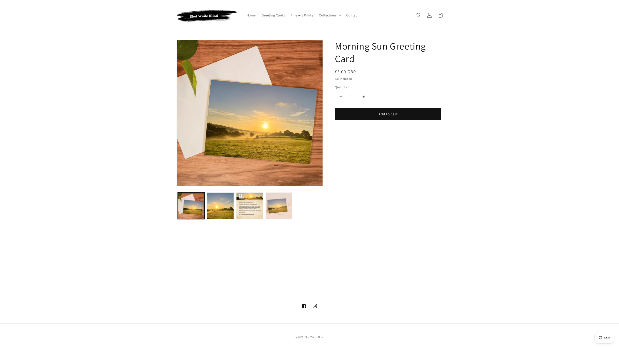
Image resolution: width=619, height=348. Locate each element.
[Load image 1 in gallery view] (191, 205)
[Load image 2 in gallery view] (220, 205)
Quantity (341, 87)
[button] (329, 15)
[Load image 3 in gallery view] (249, 205)
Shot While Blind (314, 337)
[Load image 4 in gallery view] (278, 205)
